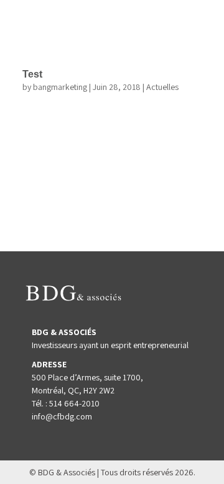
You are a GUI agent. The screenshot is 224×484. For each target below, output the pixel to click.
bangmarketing (60, 86)
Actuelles (162, 86)
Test (32, 74)
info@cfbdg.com (62, 416)
